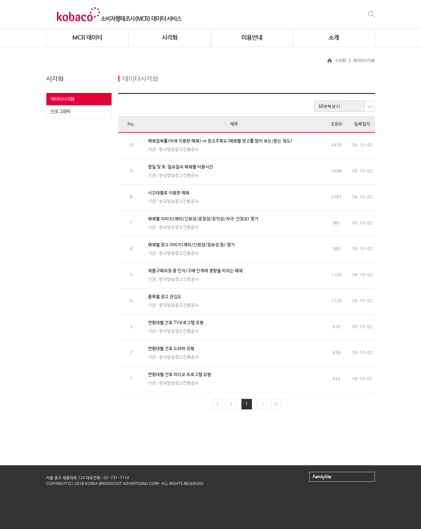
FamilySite (322, 477)
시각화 (170, 37)
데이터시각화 (62, 99)
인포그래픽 (60, 111)
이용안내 (251, 37)
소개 (334, 37)
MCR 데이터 (87, 37)
